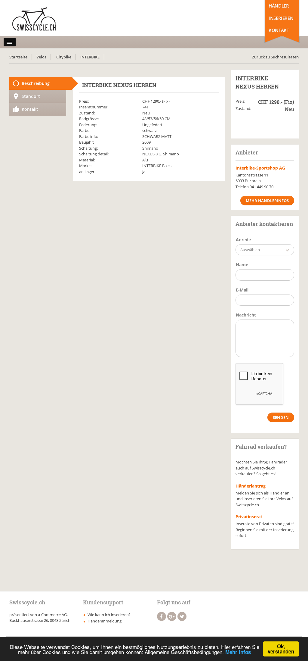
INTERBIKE (90, 57)
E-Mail (242, 290)
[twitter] (181, 616)
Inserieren (281, 18)
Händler (279, 6)
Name (242, 264)
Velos (41, 57)
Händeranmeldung (105, 621)
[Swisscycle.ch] (35, 20)
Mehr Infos (238, 652)
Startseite (18, 57)
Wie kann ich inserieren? (109, 614)
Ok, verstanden (281, 649)
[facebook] (161, 616)
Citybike (63, 57)
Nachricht (246, 315)
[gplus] (171, 616)
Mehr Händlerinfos (267, 200)
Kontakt (279, 30)
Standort (31, 96)
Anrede (243, 239)
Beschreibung (36, 83)
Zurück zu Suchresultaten (275, 57)
